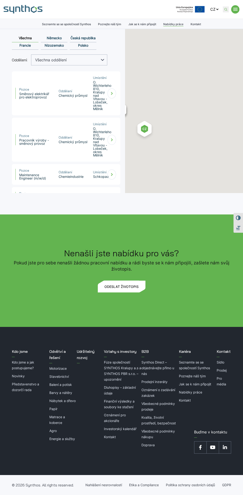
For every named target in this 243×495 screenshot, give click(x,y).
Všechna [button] (25, 38)
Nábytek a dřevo (62, 401)
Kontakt (196, 24)
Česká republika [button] (83, 38)
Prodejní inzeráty (154, 382)
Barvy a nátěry (60, 393)
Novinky (18, 376)
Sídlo (220, 362)
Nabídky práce (173, 24)
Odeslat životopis (121, 287)
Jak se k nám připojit (142, 24)
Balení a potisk (60, 385)
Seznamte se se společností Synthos (66, 24)
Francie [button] (25, 45)
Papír (53, 409)
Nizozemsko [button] (54, 45)
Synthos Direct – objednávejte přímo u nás (157, 368)
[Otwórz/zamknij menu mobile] (235, 9)
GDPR (226, 485)
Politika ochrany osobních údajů (190, 485)
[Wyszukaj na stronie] (226, 9)
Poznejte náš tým (109, 24)
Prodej (222, 370)
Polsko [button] (83, 45)
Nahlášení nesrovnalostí (103, 485)
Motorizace (58, 368)
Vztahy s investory (120, 351)
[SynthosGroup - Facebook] (200, 447)
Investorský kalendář (120, 429)
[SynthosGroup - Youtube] (212, 447)
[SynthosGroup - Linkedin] (225, 447)
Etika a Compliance (144, 485)
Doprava (148, 445)
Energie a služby (62, 439)
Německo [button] (54, 38)
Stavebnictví (59, 376)
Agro (53, 431)
